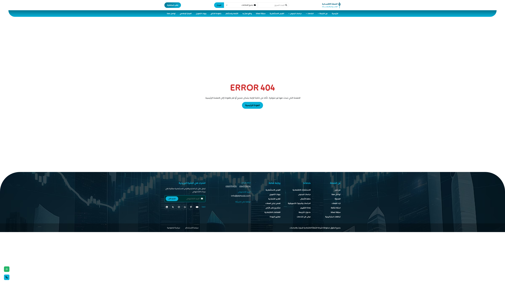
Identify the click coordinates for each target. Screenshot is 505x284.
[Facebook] (166, 207)
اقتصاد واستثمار (232, 13)
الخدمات (310, 13)
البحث (219, 5)
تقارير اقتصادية (274, 198)
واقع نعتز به (247, 13)
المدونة (338, 198)
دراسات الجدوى (296, 13)
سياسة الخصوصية (173, 227)
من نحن (338, 189)
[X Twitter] (172, 207)
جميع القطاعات (247, 5)
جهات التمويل (201, 13)
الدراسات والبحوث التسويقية (299, 203)
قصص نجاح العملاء (273, 203)
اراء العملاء (336, 203)
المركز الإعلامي (186, 13)
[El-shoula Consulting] (331, 5)
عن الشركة (323, 13)
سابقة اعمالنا (261, 13)
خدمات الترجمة (305, 212)
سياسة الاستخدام (191, 227)
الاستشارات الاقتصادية (302, 189)
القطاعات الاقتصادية (272, 212)
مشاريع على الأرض (273, 207)
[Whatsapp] (6, 269)
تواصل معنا (171, 13)
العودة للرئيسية (252, 105)
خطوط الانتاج (216, 13)
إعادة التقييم (305, 207)
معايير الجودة (275, 216)
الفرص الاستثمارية (277, 13)
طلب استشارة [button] (172, 5)
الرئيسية (335, 13)
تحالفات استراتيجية (333, 216)
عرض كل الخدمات (304, 216)
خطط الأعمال (305, 198)
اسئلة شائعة (336, 207)
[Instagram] (178, 207)
